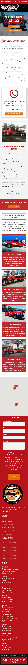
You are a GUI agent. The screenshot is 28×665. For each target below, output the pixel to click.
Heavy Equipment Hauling (10, 531)
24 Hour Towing (7, 521)
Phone (5, 434)
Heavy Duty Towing (8, 527)
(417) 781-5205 (8, 592)
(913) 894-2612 (8, 583)
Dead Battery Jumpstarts (14, 359)
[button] (16, 405)
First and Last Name (9, 421)
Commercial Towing (8, 524)
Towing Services (7, 534)
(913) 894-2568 (8, 602)
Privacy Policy (9, 509)
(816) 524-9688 (22, 2)
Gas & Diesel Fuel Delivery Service (14, 289)
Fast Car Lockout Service (14, 324)
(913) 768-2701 (22, 4)
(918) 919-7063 (8, 630)
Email (5, 427)
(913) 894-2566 (8, 611)
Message (6, 441)
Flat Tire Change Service (14, 254)
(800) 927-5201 (14, 110)
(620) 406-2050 (8, 640)
